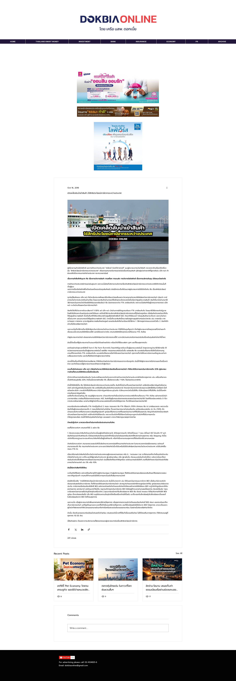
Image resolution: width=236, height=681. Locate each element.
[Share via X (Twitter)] (75, 529)
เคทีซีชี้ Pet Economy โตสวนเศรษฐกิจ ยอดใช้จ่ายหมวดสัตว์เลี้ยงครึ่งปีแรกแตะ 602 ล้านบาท (73, 588)
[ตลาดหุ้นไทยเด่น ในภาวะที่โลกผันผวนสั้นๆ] (118, 569)
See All (179, 553)
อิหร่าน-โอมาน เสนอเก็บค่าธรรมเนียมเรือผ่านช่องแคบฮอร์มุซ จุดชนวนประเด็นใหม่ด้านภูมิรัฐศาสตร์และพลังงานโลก (161, 588)
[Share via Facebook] (68, 529)
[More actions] (167, 187)
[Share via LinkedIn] (82, 529)
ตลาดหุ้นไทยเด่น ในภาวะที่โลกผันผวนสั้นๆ (117, 588)
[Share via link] (89, 529)
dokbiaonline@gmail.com (76, 665)
